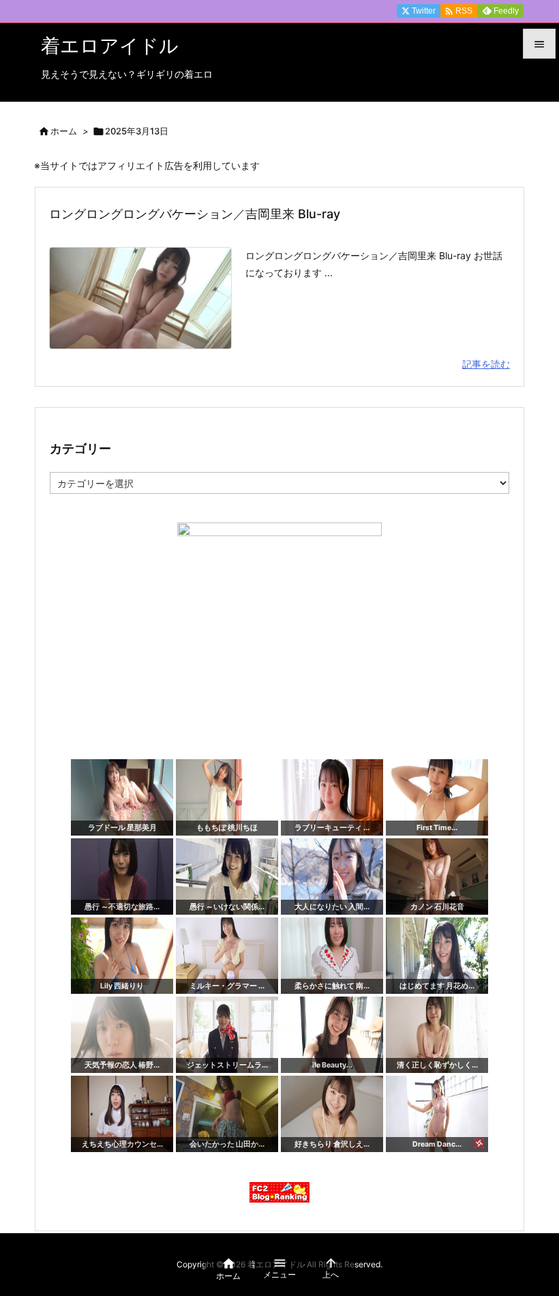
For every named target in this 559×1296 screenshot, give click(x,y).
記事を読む (486, 364)
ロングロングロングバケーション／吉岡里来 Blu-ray (194, 214)
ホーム (63, 131)
